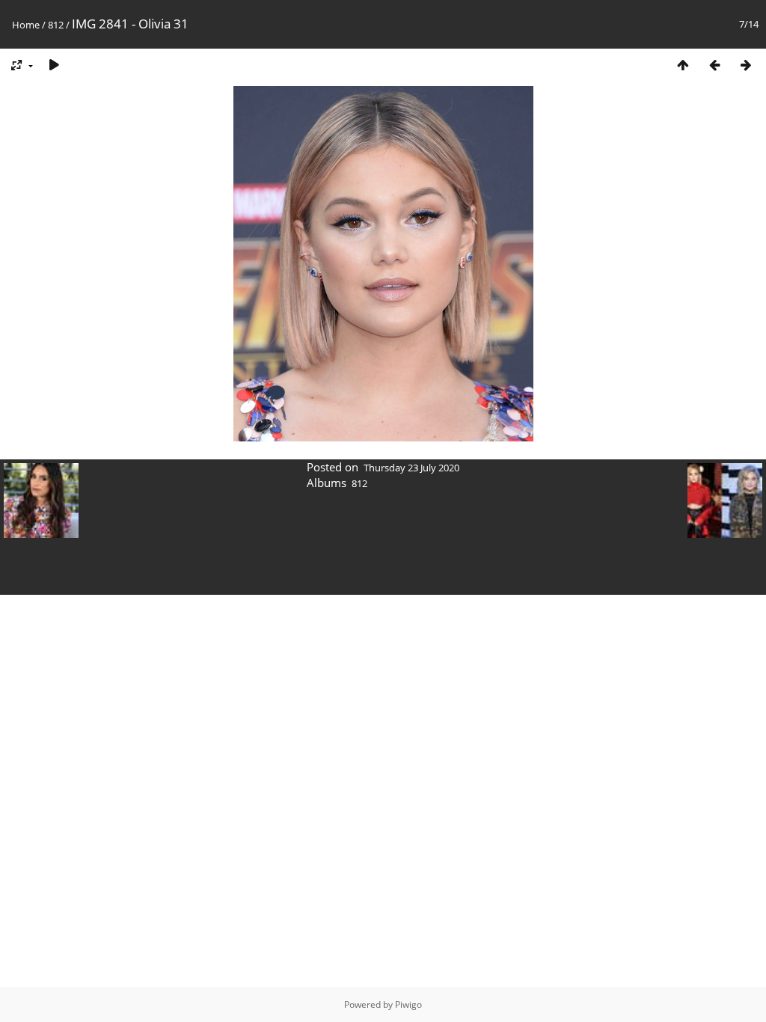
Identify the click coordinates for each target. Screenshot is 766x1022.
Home (26, 24)
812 (56, 24)
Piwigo (408, 1004)
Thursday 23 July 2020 (411, 467)
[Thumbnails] (683, 64)
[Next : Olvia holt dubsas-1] (746, 64)
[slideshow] (54, 64)
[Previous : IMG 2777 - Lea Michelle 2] (714, 64)
